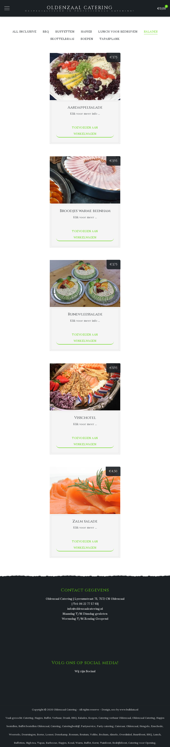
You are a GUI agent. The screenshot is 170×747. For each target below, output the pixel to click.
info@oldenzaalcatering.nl (85, 609)
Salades (151, 31)
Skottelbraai (62, 39)
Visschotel (85, 417)
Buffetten (65, 31)
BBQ (46, 31)
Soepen (87, 39)
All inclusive (24, 31)
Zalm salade (85, 521)
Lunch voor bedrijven (117, 31)
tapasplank (110, 39)
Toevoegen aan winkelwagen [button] (85, 131)
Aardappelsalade (85, 107)
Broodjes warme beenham (85, 210)
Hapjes (86, 31)
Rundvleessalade (85, 314)
